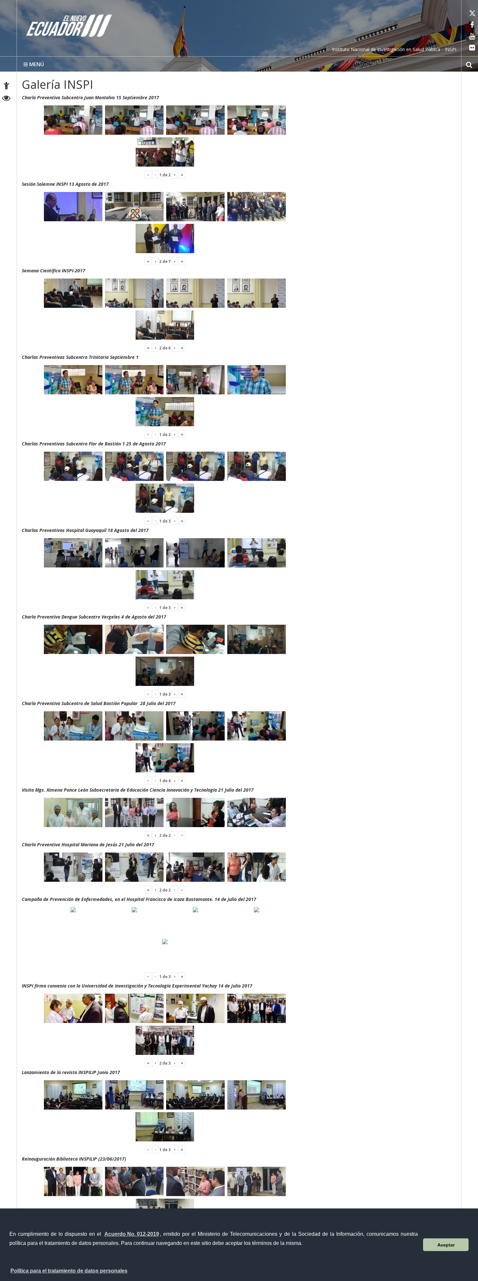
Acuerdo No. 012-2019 (131, 1234)
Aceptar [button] (446, 1244)
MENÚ (36, 64)
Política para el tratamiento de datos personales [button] (68, 1271)
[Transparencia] (6, 99)
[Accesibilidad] (6, 87)
